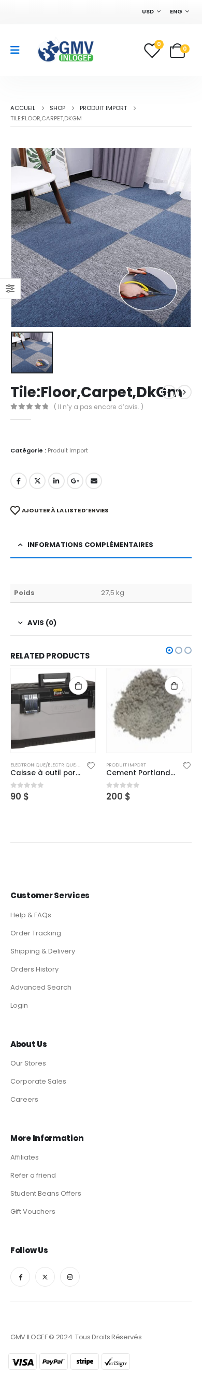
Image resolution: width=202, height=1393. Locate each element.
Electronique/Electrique (43, 764)
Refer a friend (33, 1175)
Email (93, 481)
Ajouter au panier (78, 685)
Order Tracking (35, 933)
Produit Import (68, 450)
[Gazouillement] (45, 1277)
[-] (65, 50)
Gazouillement (37, 481)
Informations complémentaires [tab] (90, 545)
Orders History (34, 969)
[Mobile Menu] (18, 50)
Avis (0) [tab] (41, 623)
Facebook (18, 481)
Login (19, 1005)
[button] (169, 650)
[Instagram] (70, 1277)
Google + (75, 481)
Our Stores (28, 1063)
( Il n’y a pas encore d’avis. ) (98, 406)
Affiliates (24, 1157)
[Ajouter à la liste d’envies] (91, 765)
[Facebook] (20, 1277)
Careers (24, 1099)
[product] (53, 710)
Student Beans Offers (45, 1193)
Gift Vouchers (32, 1211)
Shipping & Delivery (42, 951)
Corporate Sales (38, 1081)
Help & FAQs (30, 915)
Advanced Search (40, 987)
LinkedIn (56, 481)
